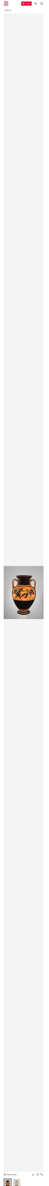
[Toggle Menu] (42, 3)
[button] (24, 592)
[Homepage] (6, 3)
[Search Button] (36, 3)
